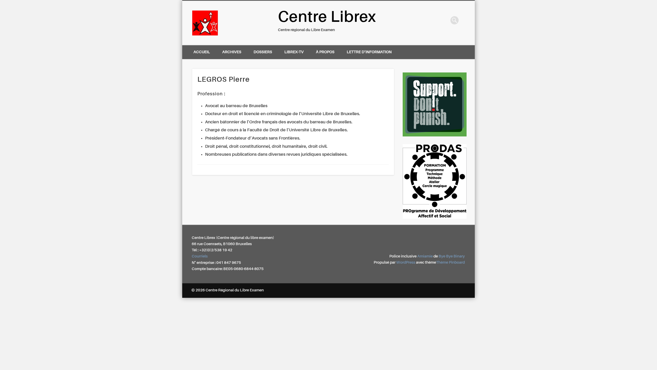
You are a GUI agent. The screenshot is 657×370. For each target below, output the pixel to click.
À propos (325, 52)
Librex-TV (294, 52)
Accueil (202, 52)
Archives (231, 52)
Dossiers (263, 52)
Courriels (200, 256)
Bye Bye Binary (452, 256)
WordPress (405, 262)
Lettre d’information (369, 52)
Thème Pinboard (450, 262)
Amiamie (425, 256)
